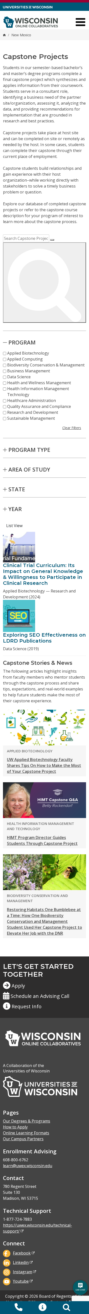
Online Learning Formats (26, 1133)
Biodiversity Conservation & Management (46, 365)
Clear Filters (71, 427)
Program (22, 342)
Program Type (29, 449)
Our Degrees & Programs (26, 1121)
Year (15, 509)
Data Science (19, 377)
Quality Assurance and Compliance (39, 406)
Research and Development (32, 412)
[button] (42, 1308)
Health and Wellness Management (39, 382)
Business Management (28, 371)
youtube (21, 1281)
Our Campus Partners (23, 1139)
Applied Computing (25, 359)
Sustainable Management (31, 418)
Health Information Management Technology (38, 391)
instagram (22, 1272)
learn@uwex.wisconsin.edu (27, 1165)
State (16, 489)
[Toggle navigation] (80, 22)
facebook (22, 1253)
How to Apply (15, 1127)
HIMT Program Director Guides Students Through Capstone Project (42, 840)
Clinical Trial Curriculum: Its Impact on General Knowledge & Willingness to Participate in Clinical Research (43, 574)
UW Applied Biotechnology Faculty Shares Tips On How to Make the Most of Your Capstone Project (44, 765)
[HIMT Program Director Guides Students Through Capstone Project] (44, 800)
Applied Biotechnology (28, 353)
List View (14, 525)
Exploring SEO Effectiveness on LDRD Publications (44, 638)
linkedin (21, 1262)
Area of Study (29, 469)
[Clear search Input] (52, 240)
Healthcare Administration (31, 400)
